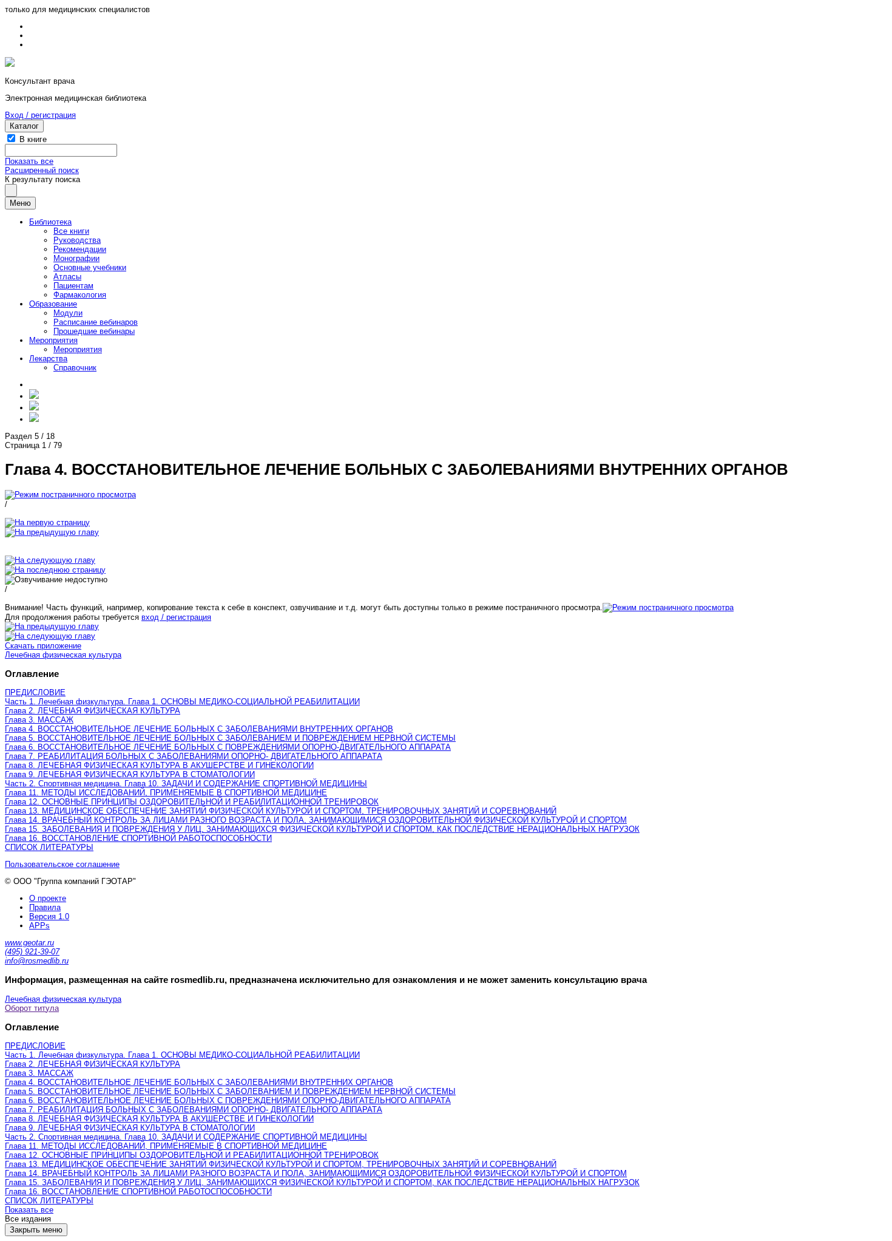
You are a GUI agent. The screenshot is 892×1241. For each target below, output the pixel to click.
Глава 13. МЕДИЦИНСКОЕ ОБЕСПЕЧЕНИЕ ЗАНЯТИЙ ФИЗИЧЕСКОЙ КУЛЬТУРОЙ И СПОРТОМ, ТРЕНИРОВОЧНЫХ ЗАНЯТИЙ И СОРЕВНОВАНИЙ (280, 810)
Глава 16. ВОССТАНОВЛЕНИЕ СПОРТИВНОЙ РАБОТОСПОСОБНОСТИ (138, 838)
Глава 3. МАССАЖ (39, 719)
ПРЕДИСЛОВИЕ (35, 692)
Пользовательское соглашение (62, 864)
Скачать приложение (43, 645)
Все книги (71, 231)
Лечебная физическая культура (63, 654)
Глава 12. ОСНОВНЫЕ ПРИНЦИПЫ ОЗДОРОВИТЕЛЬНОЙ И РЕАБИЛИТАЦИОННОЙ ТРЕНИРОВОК (192, 801)
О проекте (47, 898)
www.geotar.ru (29, 942)
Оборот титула (32, 1008)
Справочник (74, 367)
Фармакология (79, 294)
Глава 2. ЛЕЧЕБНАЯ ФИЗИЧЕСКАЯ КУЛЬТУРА (92, 710)
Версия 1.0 (49, 916)
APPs (39, 925)
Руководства (77, 240)
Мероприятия (53, 340)
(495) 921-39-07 (32, 951)
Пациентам (73, 285)
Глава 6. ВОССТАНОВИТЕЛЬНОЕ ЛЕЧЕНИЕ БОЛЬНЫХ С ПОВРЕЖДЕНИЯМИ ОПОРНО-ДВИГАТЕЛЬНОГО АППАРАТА (228, 747)
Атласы (67, 276)
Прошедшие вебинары (94, 331)
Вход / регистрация (40, 115)
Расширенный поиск (42, 170)
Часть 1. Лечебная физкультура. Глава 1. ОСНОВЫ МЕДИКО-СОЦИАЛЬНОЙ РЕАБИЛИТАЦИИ (182, 701)
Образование (53, 303)
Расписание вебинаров (95, 322)
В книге (33, 139)
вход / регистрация (176, 617)
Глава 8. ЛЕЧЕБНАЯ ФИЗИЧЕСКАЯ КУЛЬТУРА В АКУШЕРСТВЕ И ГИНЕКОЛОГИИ (159, 765)
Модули (68, 313)
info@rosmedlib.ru (37, 960)
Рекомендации (79, 249)
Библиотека (50, 221)
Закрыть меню (36, 1229)
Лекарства (48, 358)
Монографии (76, 258)
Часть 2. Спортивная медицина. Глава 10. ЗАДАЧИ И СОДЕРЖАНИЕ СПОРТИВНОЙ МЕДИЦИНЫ (186, 783)
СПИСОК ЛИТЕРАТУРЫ (49, 847)
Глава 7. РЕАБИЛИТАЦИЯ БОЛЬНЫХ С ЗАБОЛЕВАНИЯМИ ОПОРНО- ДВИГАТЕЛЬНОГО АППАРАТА (193, 756)
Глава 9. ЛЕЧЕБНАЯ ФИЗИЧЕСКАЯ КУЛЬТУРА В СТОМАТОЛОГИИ (130, 774)
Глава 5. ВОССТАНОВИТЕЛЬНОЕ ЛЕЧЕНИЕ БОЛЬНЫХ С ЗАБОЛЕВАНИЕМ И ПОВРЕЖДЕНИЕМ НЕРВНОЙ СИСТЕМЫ (230, 738)
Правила (45, 907)
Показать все (29, 161)
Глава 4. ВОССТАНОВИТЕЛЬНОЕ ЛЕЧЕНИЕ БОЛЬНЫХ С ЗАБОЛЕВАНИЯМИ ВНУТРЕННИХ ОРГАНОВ (199, 728)
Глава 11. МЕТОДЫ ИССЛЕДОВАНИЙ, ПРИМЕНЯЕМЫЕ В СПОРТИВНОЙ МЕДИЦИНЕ (166, 792)
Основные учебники (89, 267)
